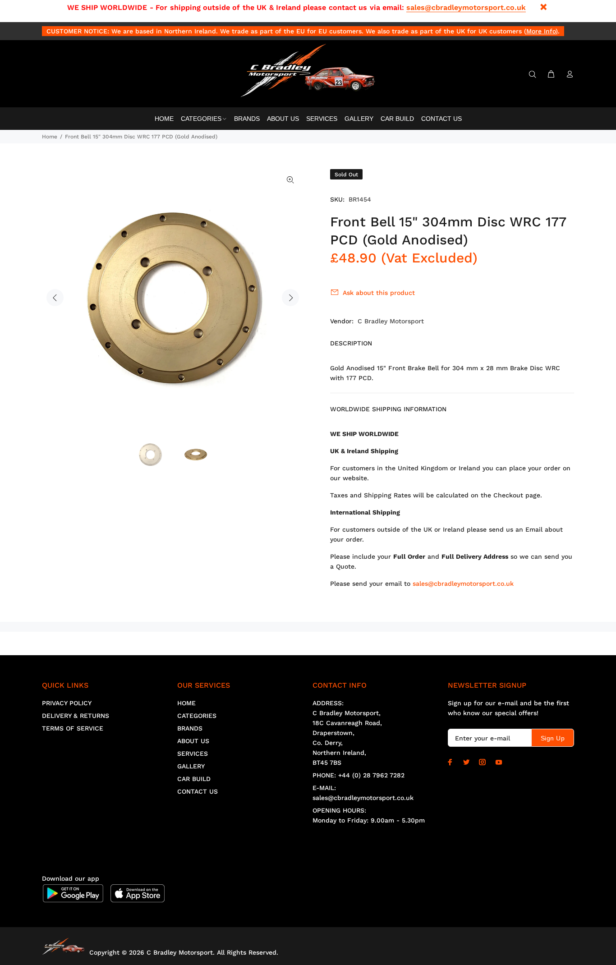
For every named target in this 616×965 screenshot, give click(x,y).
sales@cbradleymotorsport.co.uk (466, 7)
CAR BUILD (194, 778)
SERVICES (192, 753)
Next (290, 297)
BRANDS (189, 728)
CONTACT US (197, 791)
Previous (55, 297)
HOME (186, 703)
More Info (541, 31)
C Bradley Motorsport (391, 321)
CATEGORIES (196, 715)
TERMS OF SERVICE (72, 728)
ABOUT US (193, 740)
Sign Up (553, 738)
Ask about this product (379, 292)
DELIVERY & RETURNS (75, 715)
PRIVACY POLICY (67, 703)
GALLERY (191, 766)
